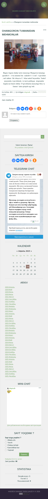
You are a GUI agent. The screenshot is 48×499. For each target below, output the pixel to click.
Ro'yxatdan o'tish (21, 147)
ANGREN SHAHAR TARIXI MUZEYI (24, 11)
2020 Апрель (10, 287)
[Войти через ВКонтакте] (22, 108)
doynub (27, 92)
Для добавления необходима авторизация (24, 425)
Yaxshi (10, 443)
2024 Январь (10, 330)
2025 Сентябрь (10, 371)
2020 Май (8, 289)
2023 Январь (10, 306)
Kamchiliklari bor (13, 448)
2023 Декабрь (10, 328)
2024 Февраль (10, 333)
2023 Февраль (10, 309)
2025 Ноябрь (10, 373)
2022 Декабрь (10, 304)
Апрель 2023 (24, 251)
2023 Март (9, 311)
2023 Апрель (10, 313)
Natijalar (8, 459)
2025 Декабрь (10, 376)
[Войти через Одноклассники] (39, 108)
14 (28, 266)
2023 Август (9, 321)
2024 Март (9, 335)
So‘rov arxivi (17, 459)
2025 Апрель (10, 359)
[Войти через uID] (18, 108)
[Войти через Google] (35, 108)
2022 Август (9, 297)
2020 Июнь (9, 292)
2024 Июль (9, 342)
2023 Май (8, 316)
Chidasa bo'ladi (13, 445)
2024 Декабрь (10, 354)
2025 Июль (9, 366)
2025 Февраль (10, 357)
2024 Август (9, 345)
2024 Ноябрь (10, 352)
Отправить (14, 120)
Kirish (31, 147)
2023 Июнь (9, 318)
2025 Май (8, 362)
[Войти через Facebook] (27, 108)
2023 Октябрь (10, 323)
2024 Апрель (10, 337)
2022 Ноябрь (10, 301)
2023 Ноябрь (10, 325)
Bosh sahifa (6, 22)
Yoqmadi (11, 450)
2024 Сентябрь (10, 347)
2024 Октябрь (10, 349)
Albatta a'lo (11, 440)
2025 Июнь (9, 364)
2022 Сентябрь (10, 299)
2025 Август (9, 369)
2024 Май (8, 340)
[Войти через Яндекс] (31, 108)
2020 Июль (9, 294)
